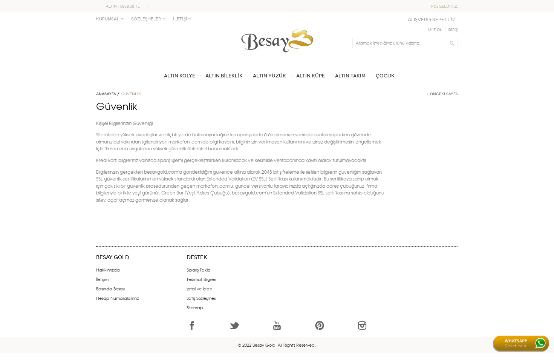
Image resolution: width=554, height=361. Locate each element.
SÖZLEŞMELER (146, 19)
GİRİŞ (453, 30)
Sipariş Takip (199, 270)
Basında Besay (110, 288)
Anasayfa (106, 94)
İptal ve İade (199, 288)
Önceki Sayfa (444, 94)
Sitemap (195, 307)
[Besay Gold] (277, 27)
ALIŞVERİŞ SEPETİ (428, 19)
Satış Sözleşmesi (201, 298)
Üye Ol (435, 30)
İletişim (102, 279)
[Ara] (451, 43)
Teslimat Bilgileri (201, 279)
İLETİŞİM (182, 19)
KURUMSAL (107, 19)
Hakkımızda (108, 270)
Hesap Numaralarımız (117, 298)
